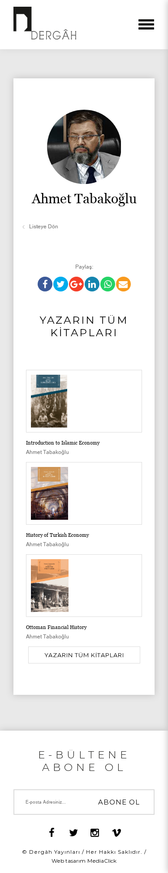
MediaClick (101, 860)
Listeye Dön (43, 226)
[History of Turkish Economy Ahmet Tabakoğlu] (84, 480)
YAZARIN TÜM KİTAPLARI (84, 655)
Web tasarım (69, 860)
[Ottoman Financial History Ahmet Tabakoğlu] (84, 572)
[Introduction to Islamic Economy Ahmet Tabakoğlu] (84, 401)
